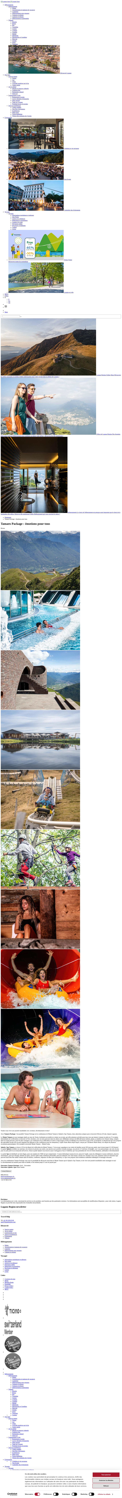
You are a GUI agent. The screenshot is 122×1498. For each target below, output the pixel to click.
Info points (8, 1261)
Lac (13, 80)
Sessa (14, 42)
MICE (6, 294)
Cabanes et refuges (18, 15)
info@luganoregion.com (8, 1222)
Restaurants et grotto (18, 97)
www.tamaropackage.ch (8, 1178)
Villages (10, 20)
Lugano (14, 1415)
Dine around (16, 100)
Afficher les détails (104, 1494)
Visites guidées (16, 107)
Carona (14, 29)
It (8, 299)
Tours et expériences (14, 105)
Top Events (15, 1463)
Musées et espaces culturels (20, 88)
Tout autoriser (106, 1475)
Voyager (7, 212)
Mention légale (9, 1282)
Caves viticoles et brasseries (20, 99)
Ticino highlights (17, 114)
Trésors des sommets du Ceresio (21, 116)
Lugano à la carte (17, 222)
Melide (14, 34)
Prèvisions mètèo (17, 224)
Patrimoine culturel (18, 92)
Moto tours (15, 112)
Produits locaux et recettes (20, 104)
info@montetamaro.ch (7, 1176)
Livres (14, 229)
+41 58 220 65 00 (8, 1220)
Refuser (106, 1486)
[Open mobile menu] (6, 307)
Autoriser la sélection (106, 1480)
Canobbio (15, 27)
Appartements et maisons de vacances (23, 10)
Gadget (14, 227)
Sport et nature (12, 76)
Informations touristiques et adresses (23, 215)
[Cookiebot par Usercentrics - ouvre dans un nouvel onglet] (12, 1494)
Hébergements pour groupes (20, 13)
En (9, 301)
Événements (8, 117)
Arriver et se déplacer (18, 219)
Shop (6, 312)
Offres (6, 296)
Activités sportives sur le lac (20, 83)
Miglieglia (15, 35)
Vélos (14, 82)
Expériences (16, 111)
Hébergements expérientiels (20, 18)
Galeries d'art (16, 90)
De (9, 302)
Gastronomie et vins (14, 95)
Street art (15, 93)
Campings (15, 11)
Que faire (7, 75)
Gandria (14, 32)
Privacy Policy (9, 1286)
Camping (7, 1249)
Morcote (14, 39)
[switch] (56, 1494)
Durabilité (8, 1284)
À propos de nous (10, 1279)
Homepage (8, 517)
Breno (14, 23)
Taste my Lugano (17, 102)
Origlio (14, 41)
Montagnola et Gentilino (19, 37)
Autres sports (16, 85)
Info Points (15, 217)
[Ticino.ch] (13, 1318)
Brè (13, 25)
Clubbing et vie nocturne (19, 1461)
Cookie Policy (9, 1287)
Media (6, 1280)
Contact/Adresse (6, 1171)
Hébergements (9, 5)
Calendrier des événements (20, 1465)
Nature (14, 78)
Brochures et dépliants (19, 225)
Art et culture (12, 87)
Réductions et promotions (20, 220)
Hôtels (14, 8)
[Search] (20, 316)
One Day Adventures (18, 109)
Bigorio (14, 22)
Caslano (14, 30)
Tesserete (15, 44)
